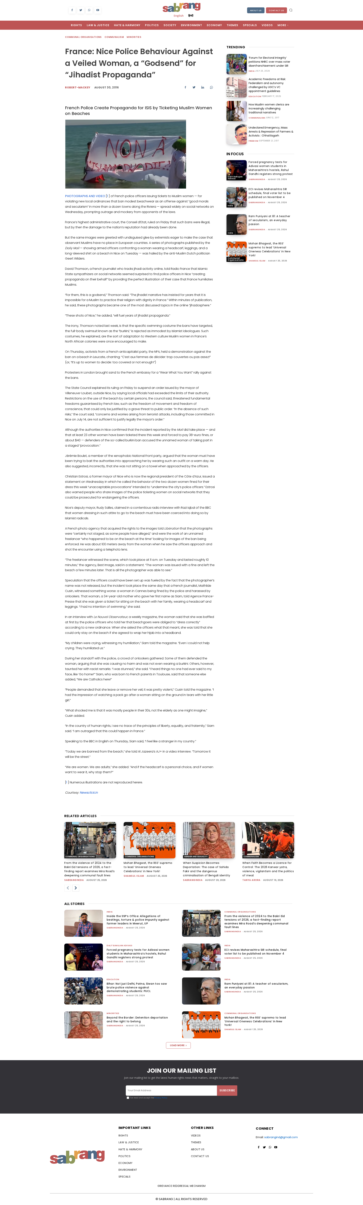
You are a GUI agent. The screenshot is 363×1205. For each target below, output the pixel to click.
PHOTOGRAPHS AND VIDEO (85, 196)
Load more (177, 1045)
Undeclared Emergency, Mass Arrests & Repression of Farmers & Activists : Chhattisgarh (271, 131)
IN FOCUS (235, 154)
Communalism (114, 37)
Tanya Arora (251, 880)
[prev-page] (67, 888)
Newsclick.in (89, 792)
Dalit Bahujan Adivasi (235, 177)
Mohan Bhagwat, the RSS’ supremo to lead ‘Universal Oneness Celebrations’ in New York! (269, 249)
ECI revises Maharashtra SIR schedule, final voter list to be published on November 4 (270, 193)
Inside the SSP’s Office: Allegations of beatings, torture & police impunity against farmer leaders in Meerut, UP (138, 919)
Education (255, 96)
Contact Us (276, 10)
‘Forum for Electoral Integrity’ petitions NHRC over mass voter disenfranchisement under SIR (269, 62)
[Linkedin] (202, 87)
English (179, 15)
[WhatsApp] (89, 10)
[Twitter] (80, 10)
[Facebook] (72, 10)
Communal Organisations (83, 37)
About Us (256, 10)
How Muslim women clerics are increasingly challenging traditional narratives (269, 108)
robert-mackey (77, 87)
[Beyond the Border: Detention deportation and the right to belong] (83, 1024)
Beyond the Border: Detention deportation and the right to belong (137, 1019)
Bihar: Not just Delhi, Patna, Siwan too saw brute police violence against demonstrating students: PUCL (137, 987)
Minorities (134, 37)
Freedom (253, 141)
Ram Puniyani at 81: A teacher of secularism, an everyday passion (269, 220)
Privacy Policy (160, 1097)
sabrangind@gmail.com (281, 1137)
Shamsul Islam (257, 260)
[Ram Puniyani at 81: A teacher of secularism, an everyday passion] (236, 224)
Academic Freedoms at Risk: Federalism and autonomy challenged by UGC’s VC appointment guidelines (267, 85)
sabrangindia (257, 179)
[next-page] (75, 888)
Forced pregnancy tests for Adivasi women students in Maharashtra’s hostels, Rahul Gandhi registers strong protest (271, 168)
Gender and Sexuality (196, 856)
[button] (290, 10)
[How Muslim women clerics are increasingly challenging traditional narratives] (236, 111)
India (252, 71)
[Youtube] (97, 10)
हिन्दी (190, 15)
